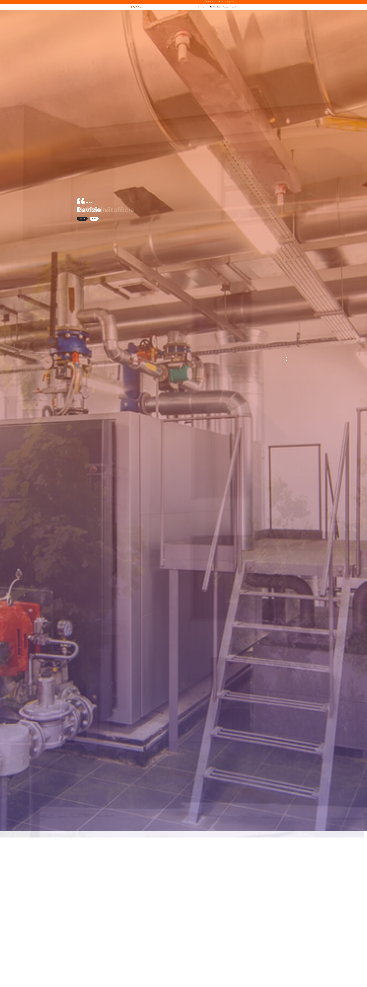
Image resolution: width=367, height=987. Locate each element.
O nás (94, 219)
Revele (203, 7)
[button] (286, 357)
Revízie (225, 7)
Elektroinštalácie (214, 7)
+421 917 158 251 (209, 2)
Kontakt (234, 7)
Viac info (82, 219)
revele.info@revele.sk (229, 2)
